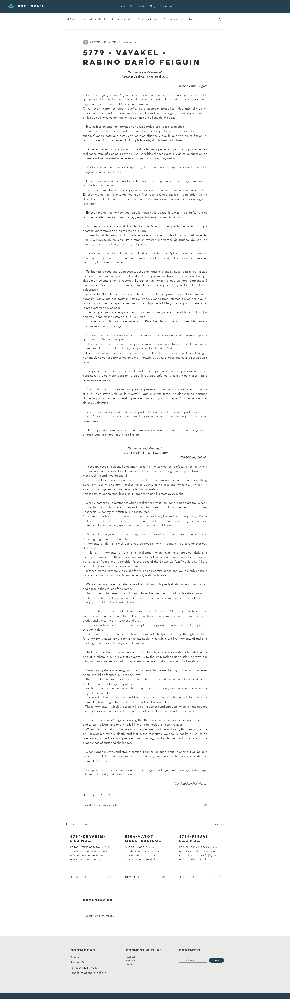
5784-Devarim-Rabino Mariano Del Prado (87, 838)
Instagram (130, 960)
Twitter (129, 964)
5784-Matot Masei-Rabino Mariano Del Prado (142, 838)
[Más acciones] (205, 42)
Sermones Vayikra (173, 19)
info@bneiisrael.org (93, 972)
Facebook (130, 957)
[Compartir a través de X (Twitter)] (92, 794)
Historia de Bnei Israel (93, 19)
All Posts (70, 19)
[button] (219, 19)
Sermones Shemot (148, 19)
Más (191, 19)
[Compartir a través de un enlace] (109, 794)
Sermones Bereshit (121, 19)
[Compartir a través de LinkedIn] (101, 794)
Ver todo (219, 823)
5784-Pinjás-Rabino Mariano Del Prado (195, 838)
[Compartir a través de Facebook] (84, 794)
